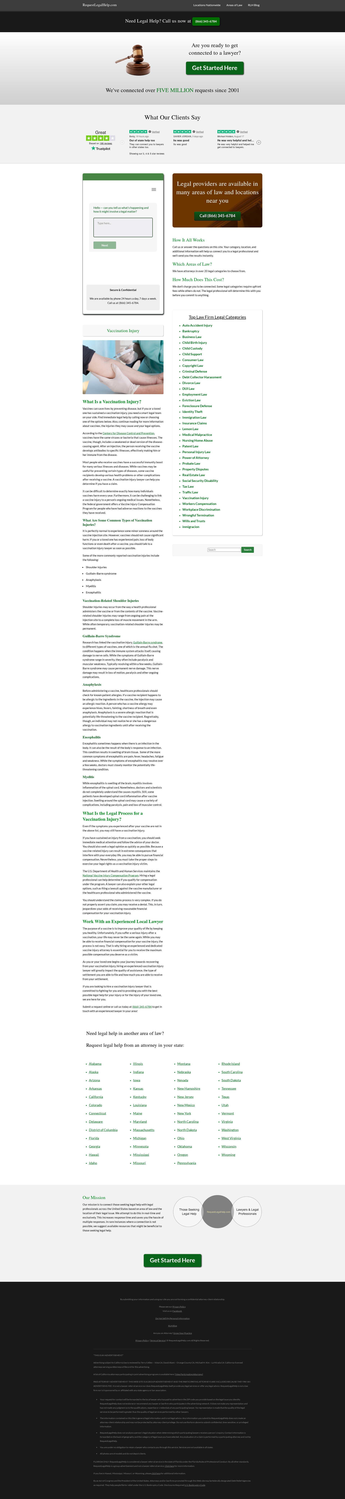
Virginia (227, 1122)
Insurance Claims (194, 423)
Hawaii (94, 1155)
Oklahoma (184, 1146)
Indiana (138, 1072)
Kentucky (139, 1097)
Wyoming (228, 1155)
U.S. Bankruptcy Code (195, 1485)
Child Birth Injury (194, 343)
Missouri (139, 1163)
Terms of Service (157, 1340)
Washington (230, 1130)
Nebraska (184, 1072)
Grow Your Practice (182, 1333)
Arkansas (95, 1088)
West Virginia (231, 1138)
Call (217, 215)
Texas (225, 1097)
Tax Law (188, 486)
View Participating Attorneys (189, 1374)
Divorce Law (191, 383)
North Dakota (187, 1130)
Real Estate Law (193, 475)
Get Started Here (214, 67)
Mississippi (141, 1155)
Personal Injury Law (196, 452)
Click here (169, 1466)
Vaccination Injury (195, 498)
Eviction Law (191, 400)
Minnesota (140, 1146)
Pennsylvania (186, 1163)
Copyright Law (192, 366)
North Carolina (188, 1122)
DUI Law (188, 389)
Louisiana (140, 1105)
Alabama (95, 1064)
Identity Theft (192, 412)
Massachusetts (143, 1130)
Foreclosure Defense (197, 406)
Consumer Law (192, 360)
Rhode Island (231, 1064)
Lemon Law (190, 429)
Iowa (136, 1080)
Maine (137, 1113)
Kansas (138, 1088)
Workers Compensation (199, 504)
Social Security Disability (200, 481)
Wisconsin (229, 1146)
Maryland (140, 1122)
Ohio (180, 1138)
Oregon (182, 1155)
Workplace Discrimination (201, 509)
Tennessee (229, 1088)
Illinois (138, 1064)
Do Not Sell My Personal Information (172, 1318)
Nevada (182, 1080)
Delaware (96, 1122)
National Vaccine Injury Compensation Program (111, 875)
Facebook (177, 1311)
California (96, 1097)
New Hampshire (188, 1088)
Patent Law (190, 446)
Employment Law (194, 394)
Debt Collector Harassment (202, 377)
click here (155, 1473)
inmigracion (190, 527)
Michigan (139, 1138)
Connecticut (97, 1113)
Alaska (93, 1072)
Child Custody (192, 348)
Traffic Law (190, 492)
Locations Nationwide (206, 5)
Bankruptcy (190, 331)
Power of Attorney (195, 458)
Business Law (191, 337)
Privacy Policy (178, 1306)
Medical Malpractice (197, 435)
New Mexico (186, 1105)
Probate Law (191, 463)
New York (184, 1113)
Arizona (94, 1080)
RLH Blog (253, 5)
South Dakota (231, 1080)
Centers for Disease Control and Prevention (128, 433)
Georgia (94, 1146)
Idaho (93, 1163)
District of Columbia (103, 1130)
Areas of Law (234, 5)
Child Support (192, 354)
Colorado (95, 1105)
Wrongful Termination (198, 515)
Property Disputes (195, 469)
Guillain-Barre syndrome (147, 642)
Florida (94, 1138)
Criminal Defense (194, 371)
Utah (225, 1105)
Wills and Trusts (193, 521)
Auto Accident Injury (197, 325)
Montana (183, 1064)
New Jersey (185, 1097)
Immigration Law (194, 417)
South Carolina (232, 1072)
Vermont (228, 1113)
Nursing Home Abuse (197, 440)
